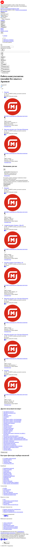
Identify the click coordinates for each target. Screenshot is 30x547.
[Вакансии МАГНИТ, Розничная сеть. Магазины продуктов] (16, 106)
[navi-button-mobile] (2, 33)
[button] (2, 28)
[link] (3, 25)
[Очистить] (2, 50)
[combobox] (7, 47)
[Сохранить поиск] (2, 54)
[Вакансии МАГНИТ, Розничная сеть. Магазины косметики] (16, 144)
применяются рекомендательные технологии (12, 532)
